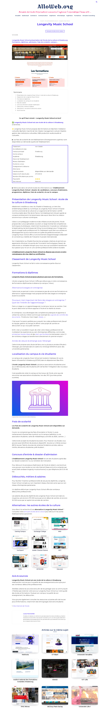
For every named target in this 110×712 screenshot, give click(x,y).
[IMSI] (60, 523)
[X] (73, 35)
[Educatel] (60, 561)
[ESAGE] (55, 668)
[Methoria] (25, 643)
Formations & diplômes (23, 99)
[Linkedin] (77, 35)
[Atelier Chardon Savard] (40, 542)
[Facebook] (70, 35)
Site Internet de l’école (21, 606)
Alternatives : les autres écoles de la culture (29, 108)
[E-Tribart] (55, 643)
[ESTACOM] (40, 561)
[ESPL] (20, 561)
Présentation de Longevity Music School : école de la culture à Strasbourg (37, 95)
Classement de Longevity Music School (28, 97)
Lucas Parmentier (29, 613)
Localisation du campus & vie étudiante (28, 101)
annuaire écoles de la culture (34, 512)
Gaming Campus (20, 531)
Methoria (25, 655)
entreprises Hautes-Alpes (21, 334)
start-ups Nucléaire (42, 334)
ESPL (20, 569)
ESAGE (54, 680)
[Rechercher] (96, 1)
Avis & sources (21, 110)
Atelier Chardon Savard (40, 550)
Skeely (41, 317)
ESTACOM (40, 569)
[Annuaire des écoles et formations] (55, 7)
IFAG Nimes (25, 706)
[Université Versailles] (85, 643)
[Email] (81, 35)
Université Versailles (84, 655)
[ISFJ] (60, 542)
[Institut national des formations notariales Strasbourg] (25, 668)
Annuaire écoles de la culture (51, 20)
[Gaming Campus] (20, 523)
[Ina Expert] (20, 542)
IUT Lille (85, 680)
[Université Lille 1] (85, 695)
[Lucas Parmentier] (18, 617)
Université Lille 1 (85, 706)
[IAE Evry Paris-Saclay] (55, 695)
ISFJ (59, 550)
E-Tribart (55, 655)
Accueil (42, 20)
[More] (85, 35)
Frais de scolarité (21, 102)
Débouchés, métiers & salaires (25, 106)
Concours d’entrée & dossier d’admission (28, 104)
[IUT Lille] (85, 668)
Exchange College (40, 531)
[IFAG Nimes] (25, 695)
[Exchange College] (40, 523)
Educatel (60, 569)
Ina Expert (20, 550)
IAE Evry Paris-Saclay (55, 706)
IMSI (59, 531)
